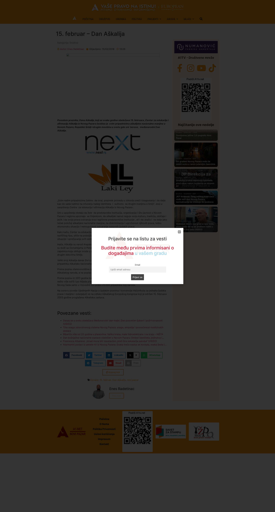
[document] (137, 256)
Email (137, 265)
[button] (179, 232)
